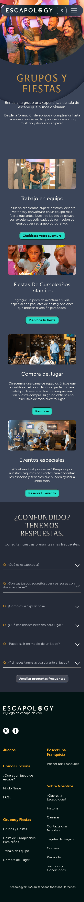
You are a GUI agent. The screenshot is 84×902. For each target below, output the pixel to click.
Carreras (53, 817)
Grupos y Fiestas (17, 819)
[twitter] (6, 731)
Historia (52, 808)
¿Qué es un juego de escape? (18, 777)
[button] (42, 565)
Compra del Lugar (16, 860)
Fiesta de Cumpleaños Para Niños (19, 840)
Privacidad (54, 857)
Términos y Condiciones (56, 868)
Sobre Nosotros (60, 786)
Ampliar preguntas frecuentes (42, 679)
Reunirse (42, 411)
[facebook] (15, 731)
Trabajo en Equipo (16, 851)
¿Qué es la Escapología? (56, 797)
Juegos (9, 750)
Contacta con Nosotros (57, 828)
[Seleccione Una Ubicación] (62, 10)
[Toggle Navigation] (73, 10)
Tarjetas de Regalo (60, 839)
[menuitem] (20, 752)
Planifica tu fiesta (42, 320)
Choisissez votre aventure (42, 236)
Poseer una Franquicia (56, 752)
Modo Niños (12, 788)
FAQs (7, 797)
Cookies (53, 848)
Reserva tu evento (42, 493)
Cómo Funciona (16, 766)
